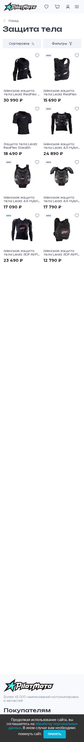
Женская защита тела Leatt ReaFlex (60, 92)
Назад (14, 21)
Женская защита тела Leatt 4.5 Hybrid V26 (61, 147)
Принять (54, 734)
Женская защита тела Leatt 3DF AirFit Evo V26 (21, 254)
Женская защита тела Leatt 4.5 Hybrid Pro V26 (61, 201)
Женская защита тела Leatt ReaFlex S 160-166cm (22, 94)
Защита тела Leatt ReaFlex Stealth (20, 145)
